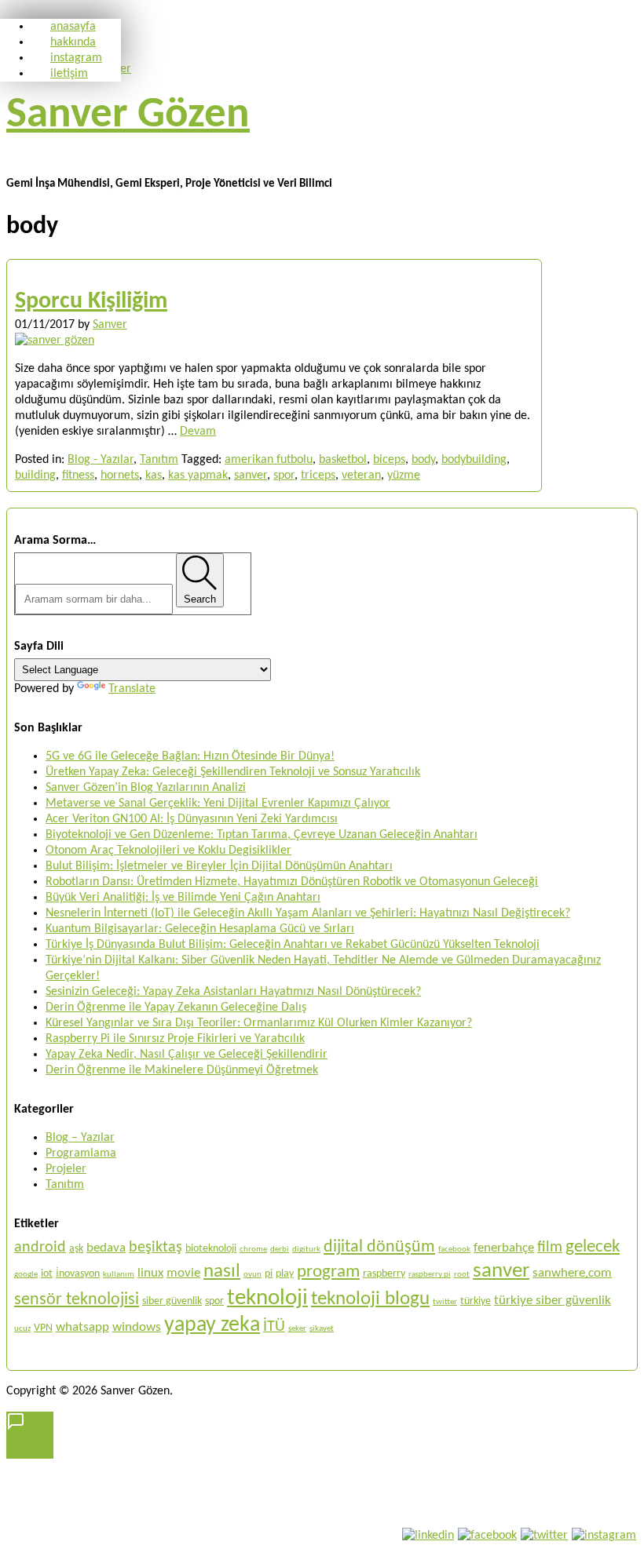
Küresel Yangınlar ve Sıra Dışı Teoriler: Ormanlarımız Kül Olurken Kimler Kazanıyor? (259, 1023)
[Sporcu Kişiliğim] (54, 340)
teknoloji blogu (370, 1299)
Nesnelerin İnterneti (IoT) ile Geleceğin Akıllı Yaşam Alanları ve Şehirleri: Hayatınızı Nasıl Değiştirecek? (308, 913)
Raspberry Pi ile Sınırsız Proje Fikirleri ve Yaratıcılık (175, 1039)
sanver (250, 475)
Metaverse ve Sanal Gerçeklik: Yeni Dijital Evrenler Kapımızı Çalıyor (218, 803)
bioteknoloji (210, 1249)
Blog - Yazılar (101, 460)
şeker (297, 1329)
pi (269, 1274)
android (40, 1247)
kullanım (118, 1274)
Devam (198, 431)
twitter (445, 1302)
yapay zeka (212, 1325)
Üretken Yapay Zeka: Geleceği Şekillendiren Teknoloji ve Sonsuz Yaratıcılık (233, 772)
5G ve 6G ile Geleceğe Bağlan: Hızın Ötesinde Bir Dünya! (190, 756)
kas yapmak (198, 475)
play (285, 1274)
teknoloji (267, 1298)
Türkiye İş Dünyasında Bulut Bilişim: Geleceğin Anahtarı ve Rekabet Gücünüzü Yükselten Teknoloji (293, 944)
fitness (78, 475)
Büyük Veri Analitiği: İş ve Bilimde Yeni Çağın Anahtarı (183, 897)
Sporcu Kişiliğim (91, 302)
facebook (454, 1249)
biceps (389, 460)
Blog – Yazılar (80, 1137)
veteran (361, 475)
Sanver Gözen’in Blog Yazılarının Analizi (146, 788)
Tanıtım (159, 460)
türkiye (475, 1301)
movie (183, 1273)
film (549, 1247)
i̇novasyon (78, 1274)
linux (150, 1273)
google (26, 1274)
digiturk (306, 1249)
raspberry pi (429, 1274)
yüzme (403, 475)
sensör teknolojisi (76, 1300)
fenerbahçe (504, 1248)
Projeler (66, 1169)
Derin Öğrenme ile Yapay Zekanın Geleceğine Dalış (176, 1007)
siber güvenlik (172, 1301)
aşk (76, 1249)
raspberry (384, 1274)
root (462, 1274)
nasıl (221, 1271)
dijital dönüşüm (379, 1247)
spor (284, 475)
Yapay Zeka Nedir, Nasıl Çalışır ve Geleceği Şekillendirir (186, 1054)
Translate (132, 689)
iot (47, 1274)
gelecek (592, 1246)
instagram (76, 58)
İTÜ (274, 1327)
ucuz (22, 1329)
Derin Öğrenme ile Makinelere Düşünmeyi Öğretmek (182, 1070)
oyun (252, 1274)
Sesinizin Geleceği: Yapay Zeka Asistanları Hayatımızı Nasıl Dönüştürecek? (233, 992)
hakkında (73, 42)
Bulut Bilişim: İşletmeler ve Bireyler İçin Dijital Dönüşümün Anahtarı (219, 866)
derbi (279, 1249)
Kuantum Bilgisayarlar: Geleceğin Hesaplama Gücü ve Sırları (200, 929)
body (423, 460)
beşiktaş (155, 1247)
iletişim (69, 73)
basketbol (343, 460)
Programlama (81, 1153)
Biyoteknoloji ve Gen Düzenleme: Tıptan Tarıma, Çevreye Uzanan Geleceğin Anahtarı (262, 835)
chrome (253, 1249)
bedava (106, 1248)
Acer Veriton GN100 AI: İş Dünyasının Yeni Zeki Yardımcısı (192, 819)
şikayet (321, 1329)
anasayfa (73, 26)
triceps (318, 475)
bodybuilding (474, 460)
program (328, 1272)
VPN (43, 1328)
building (35, 475)
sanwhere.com (572, 1273)
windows (136, 1327)
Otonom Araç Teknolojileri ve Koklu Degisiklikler (168, 850)
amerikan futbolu (269, 460)
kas (153, 475)
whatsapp (82, 1327)
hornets (120, 475)
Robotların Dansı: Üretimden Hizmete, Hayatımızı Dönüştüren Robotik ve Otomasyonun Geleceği (292, 882)
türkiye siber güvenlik (552, 1300)
